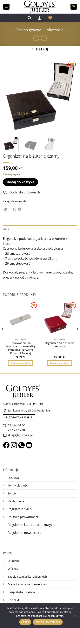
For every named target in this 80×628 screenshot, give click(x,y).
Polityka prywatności (23, 517)
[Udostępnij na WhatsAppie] (5, 209)
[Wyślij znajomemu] (14, 209)
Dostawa (13, 478)
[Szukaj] (29, 18)
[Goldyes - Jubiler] (40, 7)
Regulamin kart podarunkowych (31, 525)
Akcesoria (55, 29)
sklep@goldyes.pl (20, 435)
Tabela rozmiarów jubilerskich (27, 576)
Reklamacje (16, 501)
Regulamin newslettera (24, 533)
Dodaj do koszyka (20, 182)
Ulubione (14, 561)
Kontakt (13, 600)
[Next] (70, 96)
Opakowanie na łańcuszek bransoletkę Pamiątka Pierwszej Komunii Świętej (20, 348)
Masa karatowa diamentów (27, 584)
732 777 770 (16, 430)
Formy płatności (18, 485)
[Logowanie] (40, 18)
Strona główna (29, 29)
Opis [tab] (6, 229)
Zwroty (12, 493)
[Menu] (6, 7)
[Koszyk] (73, 7)
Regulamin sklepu (21, 509)
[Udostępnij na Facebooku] (10, 209)
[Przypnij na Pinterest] (19, 209)
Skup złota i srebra (21, 592)
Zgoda (25, 621)
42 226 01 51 (16, 425)
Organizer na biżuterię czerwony (59, 344)
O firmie (13, 568)
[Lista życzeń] (50, 18)
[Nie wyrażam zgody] (75, 617)
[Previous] (9, 96)
